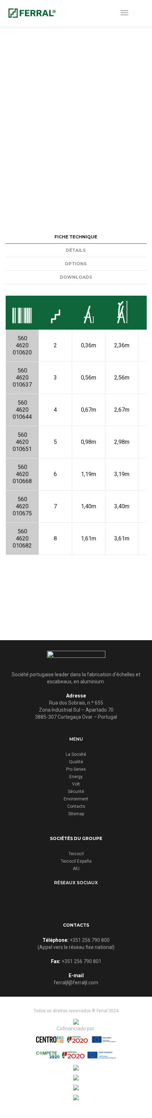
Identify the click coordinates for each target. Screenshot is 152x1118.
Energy (76, 776)
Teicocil (76, 853)
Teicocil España (76, 861)
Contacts (76, 806)
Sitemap (76, 813)
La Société (76, 754)
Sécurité (76, 791)
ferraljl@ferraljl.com (76, 982)
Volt (76, 784)
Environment (76, 798)
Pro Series (76, 769)
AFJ (76, 868)
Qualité (76, 761)
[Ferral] (32, 12)
